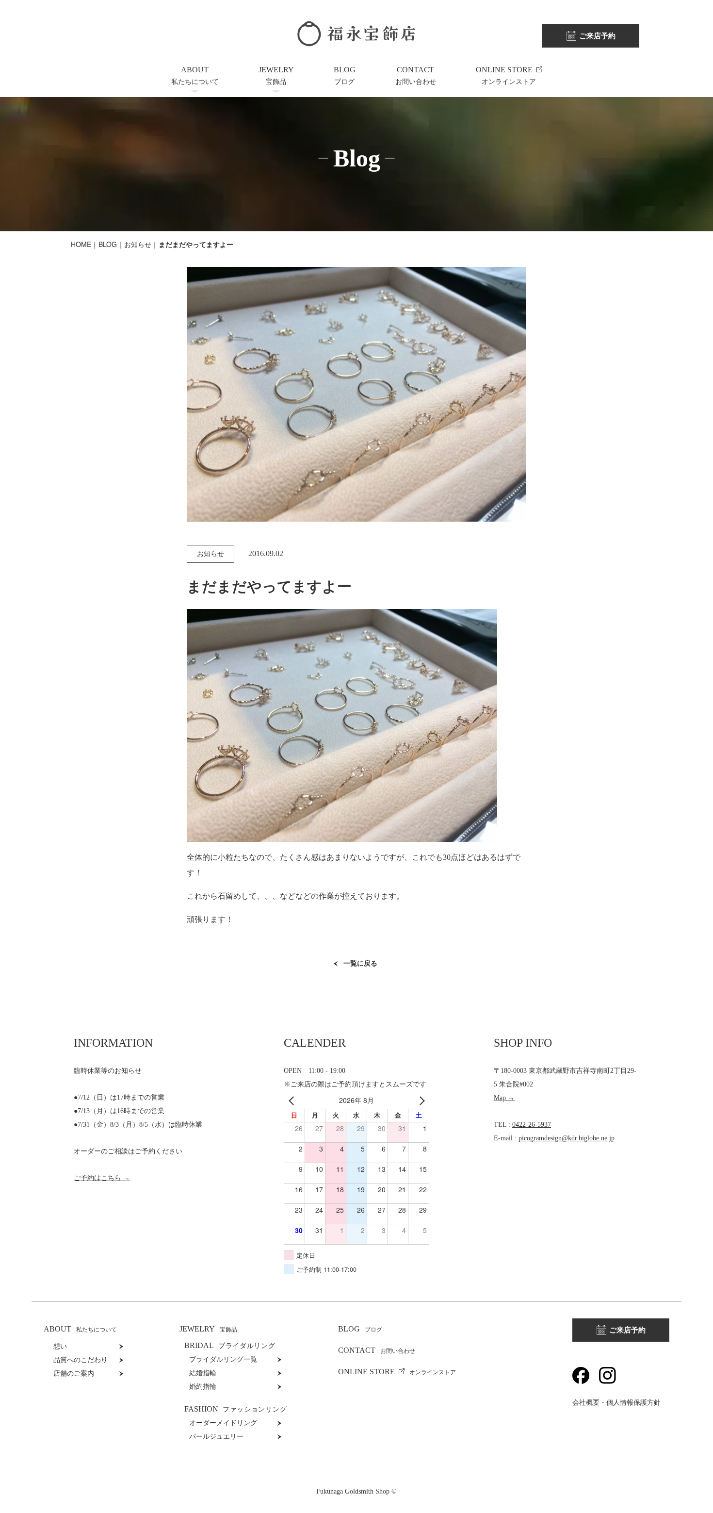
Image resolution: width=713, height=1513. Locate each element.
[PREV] (293, 1100)
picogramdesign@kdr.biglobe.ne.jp (567, 1138)
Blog (107, 244)
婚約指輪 (202, 1386)
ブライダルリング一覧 (223, 1359)
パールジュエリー (216, 1436)
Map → (504, 1098)
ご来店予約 (597, 36)
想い (60, 1346)
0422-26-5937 (531, 1124)
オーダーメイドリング (223, 1423)
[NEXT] (420, 1100)
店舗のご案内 (73, 1373)
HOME (81, 244)
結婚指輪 (202, 1373)
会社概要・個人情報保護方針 (616, 1402)
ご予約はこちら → (102, 1178)
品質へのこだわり (80, 1360)
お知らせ (137, 244)
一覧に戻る (360, 963)
